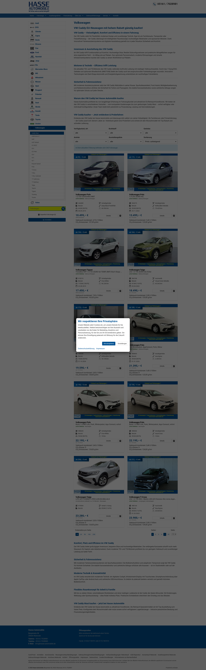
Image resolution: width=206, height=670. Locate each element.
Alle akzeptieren (109, 343)
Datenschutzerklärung (86, 349)
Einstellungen (122, 343)
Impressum (100, 349)
